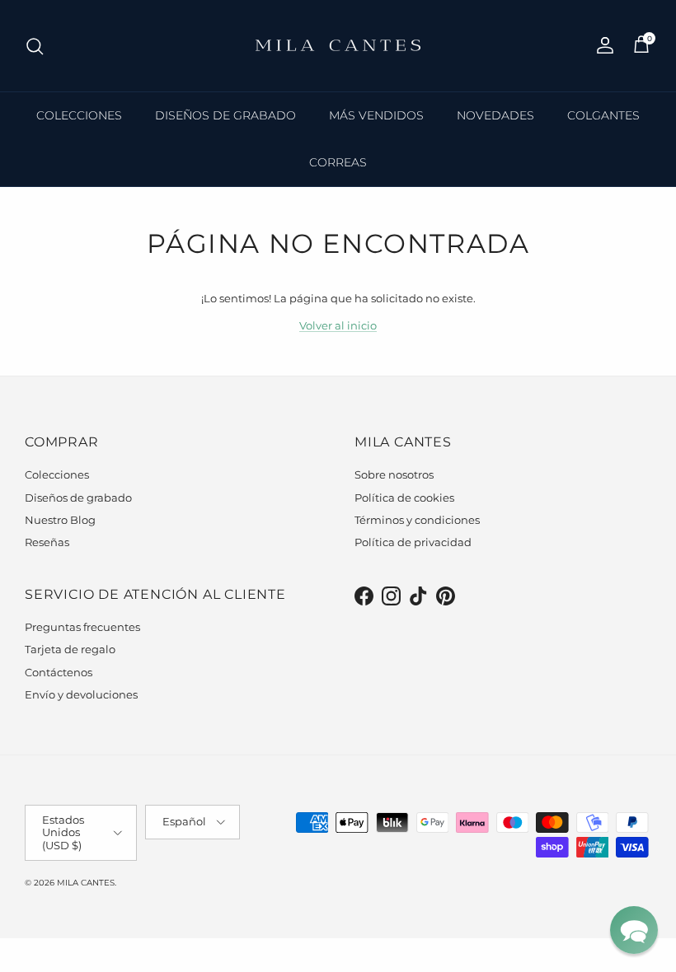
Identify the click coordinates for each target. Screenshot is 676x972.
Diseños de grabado (78, 497)
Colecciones (57, 474)
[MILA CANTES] (338, 45)
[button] (634, 930)
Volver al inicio (338, 325)
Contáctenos (58, 672)
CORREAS (338, 162)
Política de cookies (404, 497)
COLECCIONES (79, 115)
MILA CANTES (86, 882)
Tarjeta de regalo (70, 649)
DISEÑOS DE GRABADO (225, 115)
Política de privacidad (413, 542)
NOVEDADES (495, 115)
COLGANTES (603, 115)
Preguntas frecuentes (82, 626)
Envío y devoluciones (81, 694)
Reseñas (47, 542)
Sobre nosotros (394, 474)
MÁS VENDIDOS (376, 115)
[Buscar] (35, 46)
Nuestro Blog (60, 519)
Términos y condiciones (417, 519)
